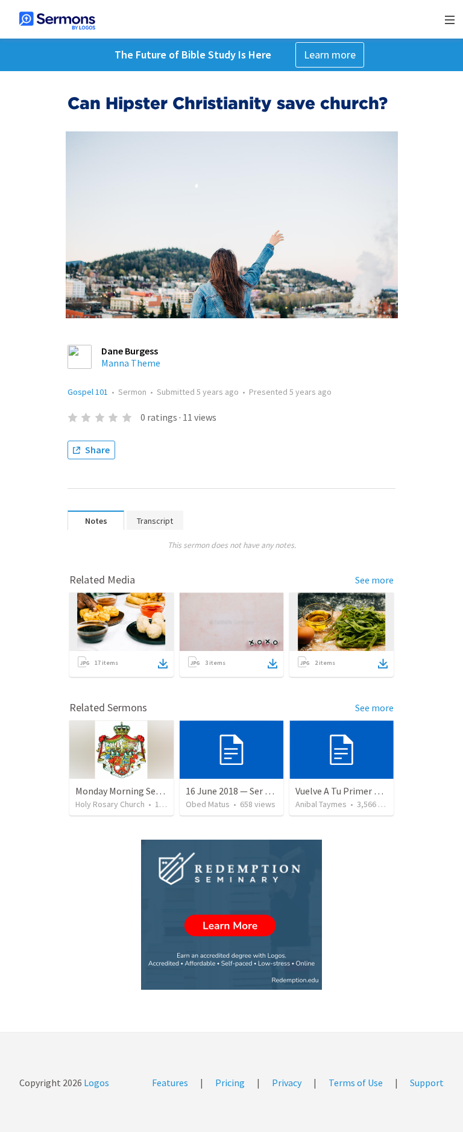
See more (374, 580)
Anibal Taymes (321, 804)
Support (427, 1083)
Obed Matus (208, 804)
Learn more (330, 54)
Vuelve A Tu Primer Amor (346, 791)
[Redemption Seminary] (231, 915)
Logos (95, 1083)
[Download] (163, 663)
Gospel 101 (88, 391)
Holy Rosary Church (110, 804)
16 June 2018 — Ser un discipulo (249, 791)
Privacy (286, 1083)
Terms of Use (356, 1083)
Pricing (230, 1083)
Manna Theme (130, 363)
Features (170, 1083)
